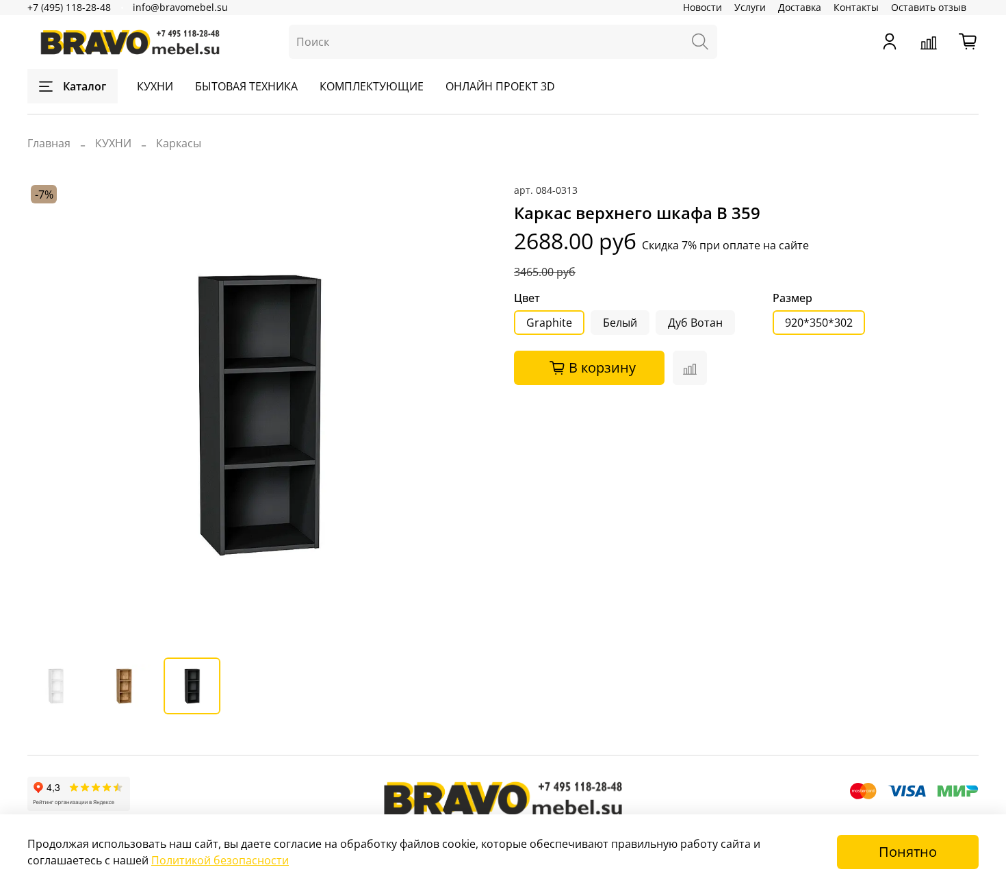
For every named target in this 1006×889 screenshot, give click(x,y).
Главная (48, 143)
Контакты (856, 7)
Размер (792, 298)
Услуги (750, 7)
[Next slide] (470, 414)
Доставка (799, 7)
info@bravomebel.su (180, 7)
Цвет (527, 298)
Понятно (908, 851)
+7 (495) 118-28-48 (69, 7)
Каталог (84, 86)
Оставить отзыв (928, 7)
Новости (702, 7)
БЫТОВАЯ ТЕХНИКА (246, 86)
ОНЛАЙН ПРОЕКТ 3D (500, 86)
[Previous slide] (49, 414)
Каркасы (178, 143)
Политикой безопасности (220, 860)
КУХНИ (155, 86)
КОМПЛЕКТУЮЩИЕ (372, 86)
